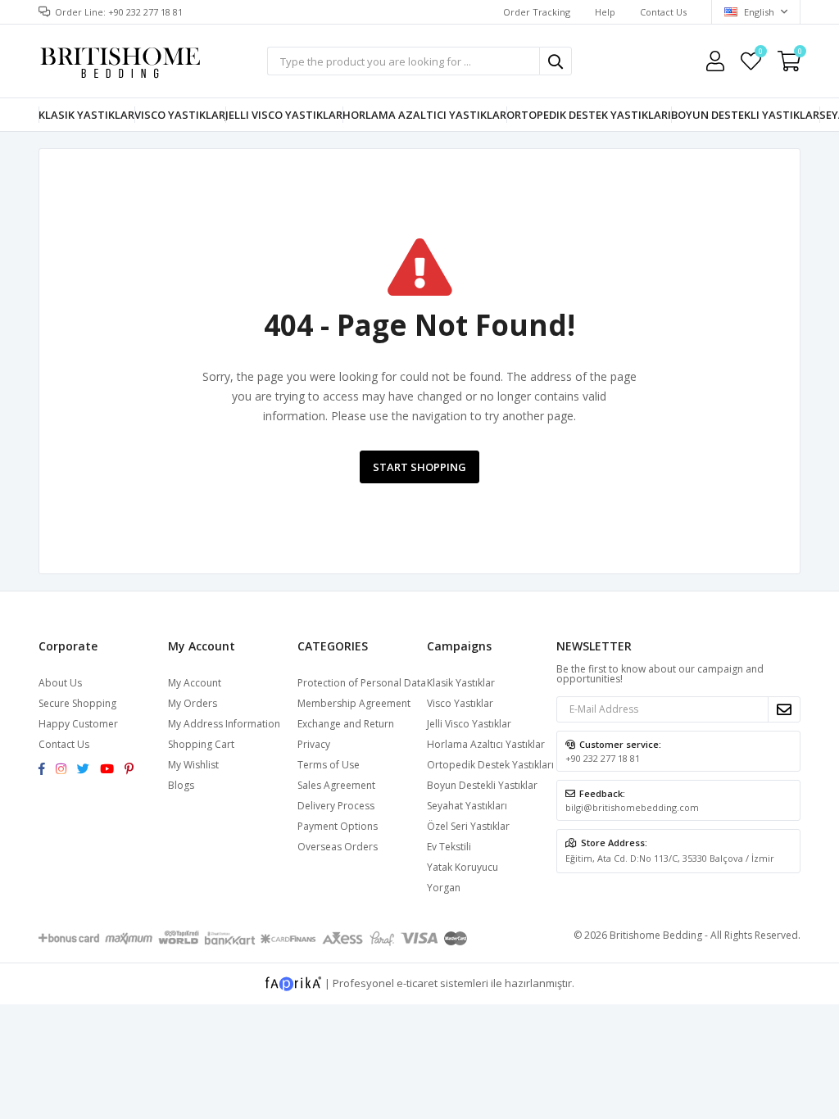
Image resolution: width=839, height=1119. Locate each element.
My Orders (192, 703)
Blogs (181, 785)
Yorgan (443, 888)
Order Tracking (536, 12)
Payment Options (337, 826)
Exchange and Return (345, 724)
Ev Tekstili (449, 847)
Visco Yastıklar (179, 114)
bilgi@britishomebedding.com (632, 807)
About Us (60, 683)
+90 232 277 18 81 (602, 758)
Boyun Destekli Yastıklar (745, 114)
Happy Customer (78, 724)
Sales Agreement (336, 785)
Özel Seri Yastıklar (468, 826)
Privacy (313, 744)
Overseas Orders (337, 847)
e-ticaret (417, 982)
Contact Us (663, 12)
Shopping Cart (201, 744)
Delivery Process (335, 806)
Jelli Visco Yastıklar (283, 114)
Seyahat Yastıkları (467, 806)
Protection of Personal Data (361, 683)
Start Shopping (419, 467)
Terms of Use (328, 765)
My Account (194, 683)
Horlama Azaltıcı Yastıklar (424, 114)
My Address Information (224, 724)
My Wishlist (760, 54)
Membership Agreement (353, 703)
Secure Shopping (77, 703)
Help (605, 12)
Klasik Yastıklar (86, 114)
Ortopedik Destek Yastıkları (588, 114)
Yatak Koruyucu (462, 867)
